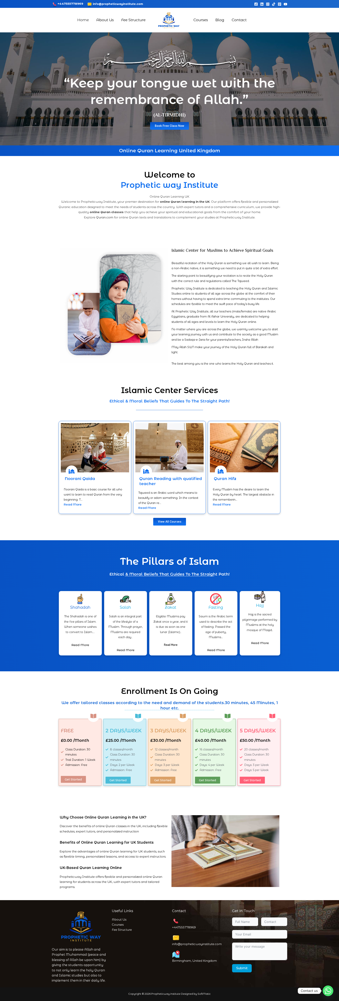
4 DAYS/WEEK (213, 731)
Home (83, 20)
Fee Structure (133, 20)
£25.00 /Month (121, 740)
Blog (219, 20)
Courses (200, 20)
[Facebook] (256, 4)
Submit (242, 968)
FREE (67, 731)
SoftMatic (204, 993)
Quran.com (104, 217)
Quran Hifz (225, 478)
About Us (105, 20)
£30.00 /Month (165, 740)
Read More (73, 504)
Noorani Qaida (80, 478)
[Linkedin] (262, 4)
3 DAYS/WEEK (168, 731)
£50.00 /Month (255, 740)
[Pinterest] (279, 4)
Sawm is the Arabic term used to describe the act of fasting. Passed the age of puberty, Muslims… (216, 627)
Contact (239, 20)
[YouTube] (285, 4)
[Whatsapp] (328, 990)
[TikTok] (273, 4)
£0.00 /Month (75, 740)
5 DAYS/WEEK (258, 731)
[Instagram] (268, 4)
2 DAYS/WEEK (124, 731)
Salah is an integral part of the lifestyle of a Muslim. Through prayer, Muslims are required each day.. (125, 627)
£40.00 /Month (210, 740)
